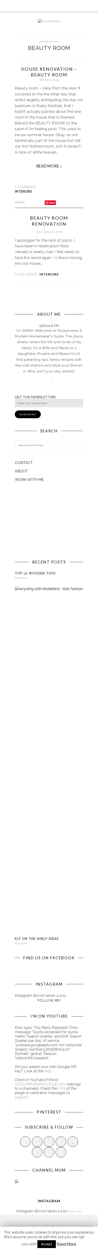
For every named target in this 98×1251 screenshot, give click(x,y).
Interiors (23, 191)
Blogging (21, 578)
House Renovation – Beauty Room (49, 71)
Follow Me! (49, 1000)
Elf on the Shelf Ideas (37, 939)
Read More (66, 1244)
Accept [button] (46, 1244)
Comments (25, 187)
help (47, 1071)
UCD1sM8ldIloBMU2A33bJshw (40, 1084)
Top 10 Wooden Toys (35, 573)
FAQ (61, 1088)
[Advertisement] (49, 520)
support (21, 1097)
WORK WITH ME (29, 479)
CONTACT (24, 463)
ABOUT (21, 471)
